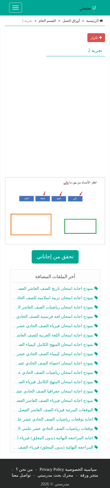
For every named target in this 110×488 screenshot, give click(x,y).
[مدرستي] (89, 7)
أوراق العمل (71, 21)
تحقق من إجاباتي (55, 256)
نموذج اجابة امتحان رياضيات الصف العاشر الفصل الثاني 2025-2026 (53, 307)
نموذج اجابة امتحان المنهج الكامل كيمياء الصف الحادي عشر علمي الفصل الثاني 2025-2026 (53, 344)
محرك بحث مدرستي (55, 475)
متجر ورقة (89, 475)
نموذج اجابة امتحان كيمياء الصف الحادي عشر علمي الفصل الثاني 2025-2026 (53, 354)
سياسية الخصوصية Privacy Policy (68, 469)
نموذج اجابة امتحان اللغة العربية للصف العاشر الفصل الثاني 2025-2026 (53, 335)
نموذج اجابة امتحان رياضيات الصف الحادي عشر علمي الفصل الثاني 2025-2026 (53, 372)
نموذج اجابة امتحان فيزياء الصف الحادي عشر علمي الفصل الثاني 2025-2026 (53, 326)
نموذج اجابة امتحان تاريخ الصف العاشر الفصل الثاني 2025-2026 (53, 288)
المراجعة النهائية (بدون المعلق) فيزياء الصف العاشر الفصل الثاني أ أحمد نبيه (53, 447)
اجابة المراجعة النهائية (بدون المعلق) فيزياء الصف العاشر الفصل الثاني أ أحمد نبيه (53, 438)
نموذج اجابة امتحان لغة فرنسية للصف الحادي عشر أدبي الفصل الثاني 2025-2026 (53, 316)
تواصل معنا (21, 475)
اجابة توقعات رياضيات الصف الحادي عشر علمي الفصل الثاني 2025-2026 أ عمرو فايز (53, 419)
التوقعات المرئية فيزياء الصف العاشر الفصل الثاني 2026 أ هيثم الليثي (53, 410)
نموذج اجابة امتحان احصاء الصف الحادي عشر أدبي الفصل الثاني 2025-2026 (53, 363)
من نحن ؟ (24, 469)
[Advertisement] (55, 116)
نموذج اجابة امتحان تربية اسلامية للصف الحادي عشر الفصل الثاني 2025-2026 (53, 298)
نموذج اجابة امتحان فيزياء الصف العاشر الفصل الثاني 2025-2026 (53, 400)
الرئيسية (92, 21)
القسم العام (47, 21)
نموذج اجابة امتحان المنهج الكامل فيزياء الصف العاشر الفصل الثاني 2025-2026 (53, 382)
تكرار (95, 38)
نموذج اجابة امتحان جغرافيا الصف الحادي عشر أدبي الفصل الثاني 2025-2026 (53, 391)
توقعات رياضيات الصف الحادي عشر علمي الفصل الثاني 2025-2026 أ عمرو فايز (53, 428)
